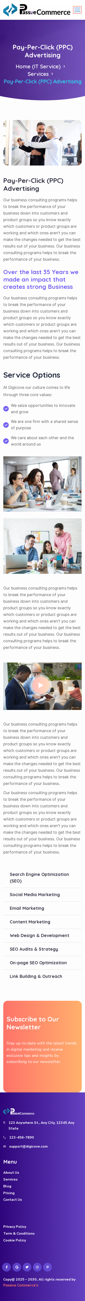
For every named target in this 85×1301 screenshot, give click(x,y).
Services (38, 74)
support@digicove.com (28, 1146)
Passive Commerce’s (20, 1285)
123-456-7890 (21, 1137)
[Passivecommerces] (36, 9)
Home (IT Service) (38, 66)
